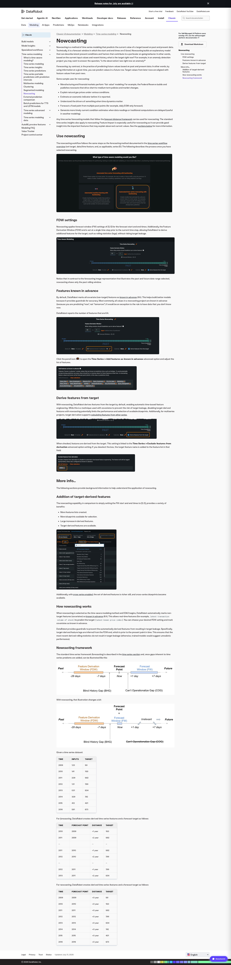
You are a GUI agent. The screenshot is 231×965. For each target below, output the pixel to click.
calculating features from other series (109, 415)
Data (23, 25)
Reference (135, 18)
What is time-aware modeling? (33, 59)
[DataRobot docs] (32, 11)
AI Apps (45, 25)
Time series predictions (35, 70)
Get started (27, 18)
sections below (145, 126)
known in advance (128, 297)
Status (49, 954)
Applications (71, 18)
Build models (28, 41)
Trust (40, 954)
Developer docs (105, 18)
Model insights (28, 45)
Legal (23, 954)
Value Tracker (28, 131)
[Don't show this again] (208, 3)
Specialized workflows (32, 50)
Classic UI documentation (68, 34)
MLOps (71, 25)
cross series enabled (83, 594)
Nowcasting (29, 93)
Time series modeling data (34, 118)
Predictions (58, 25)
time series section (131, 654)
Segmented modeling (34, 90)
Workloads (87, 18)
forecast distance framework (118, 119)
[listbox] (198, 954)
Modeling (34, 25)
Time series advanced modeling (34, 111)
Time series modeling (34, 64)
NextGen (56, 18)
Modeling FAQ (28, 128)
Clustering (28, 86)
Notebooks (83, 25)
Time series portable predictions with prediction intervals (36, 77)
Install (161, 18)
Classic (172, 18)
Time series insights (33, 67)
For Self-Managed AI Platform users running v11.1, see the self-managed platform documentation (192, 35)
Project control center (32, 134)
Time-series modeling (32, 54)
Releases (121, 18)
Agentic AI (42, 18)
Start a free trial (155, 11)
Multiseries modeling (33, 83)
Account (149, 18)
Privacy (32, 954)
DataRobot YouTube (185, 11)
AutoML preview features (34, 124)
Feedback (169, 11)
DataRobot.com (203, 11)
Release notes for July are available (113, 3)
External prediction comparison (33, 98)
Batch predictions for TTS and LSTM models (36, 104)
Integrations (98, 25)
